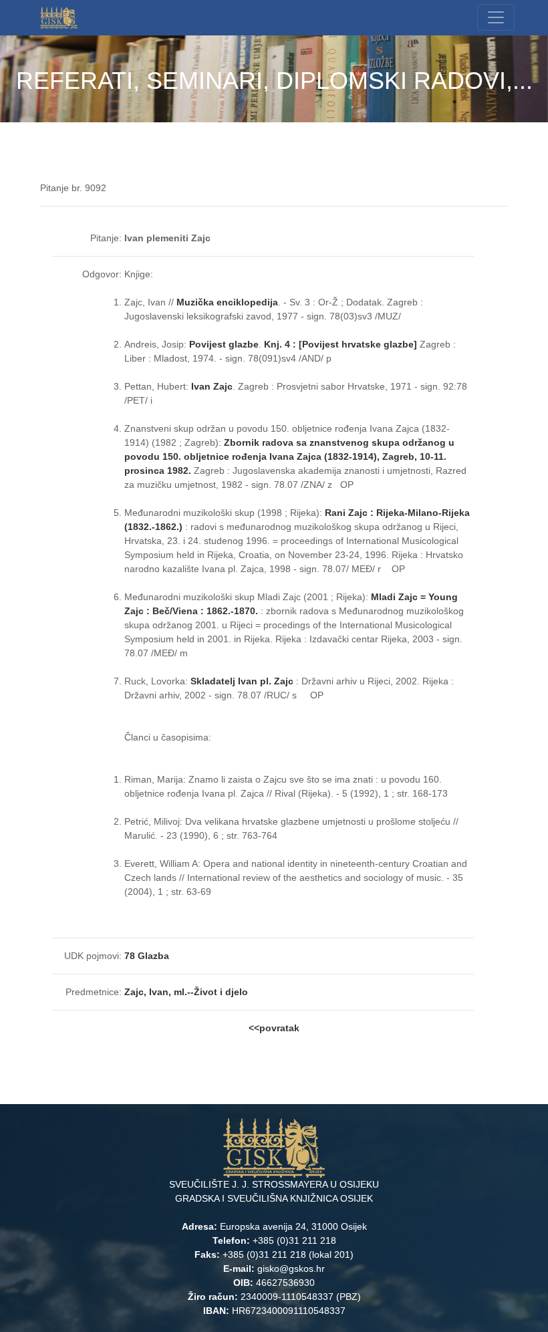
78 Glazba (146, 955)
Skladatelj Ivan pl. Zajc (241, 681)
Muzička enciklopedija (227, 302)
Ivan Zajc (212, 386)
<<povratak (274, 1028)
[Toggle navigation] (496, 17)
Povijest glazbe (224, 344)
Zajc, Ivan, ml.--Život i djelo (186, 991)
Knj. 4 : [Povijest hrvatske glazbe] (340, 344)
